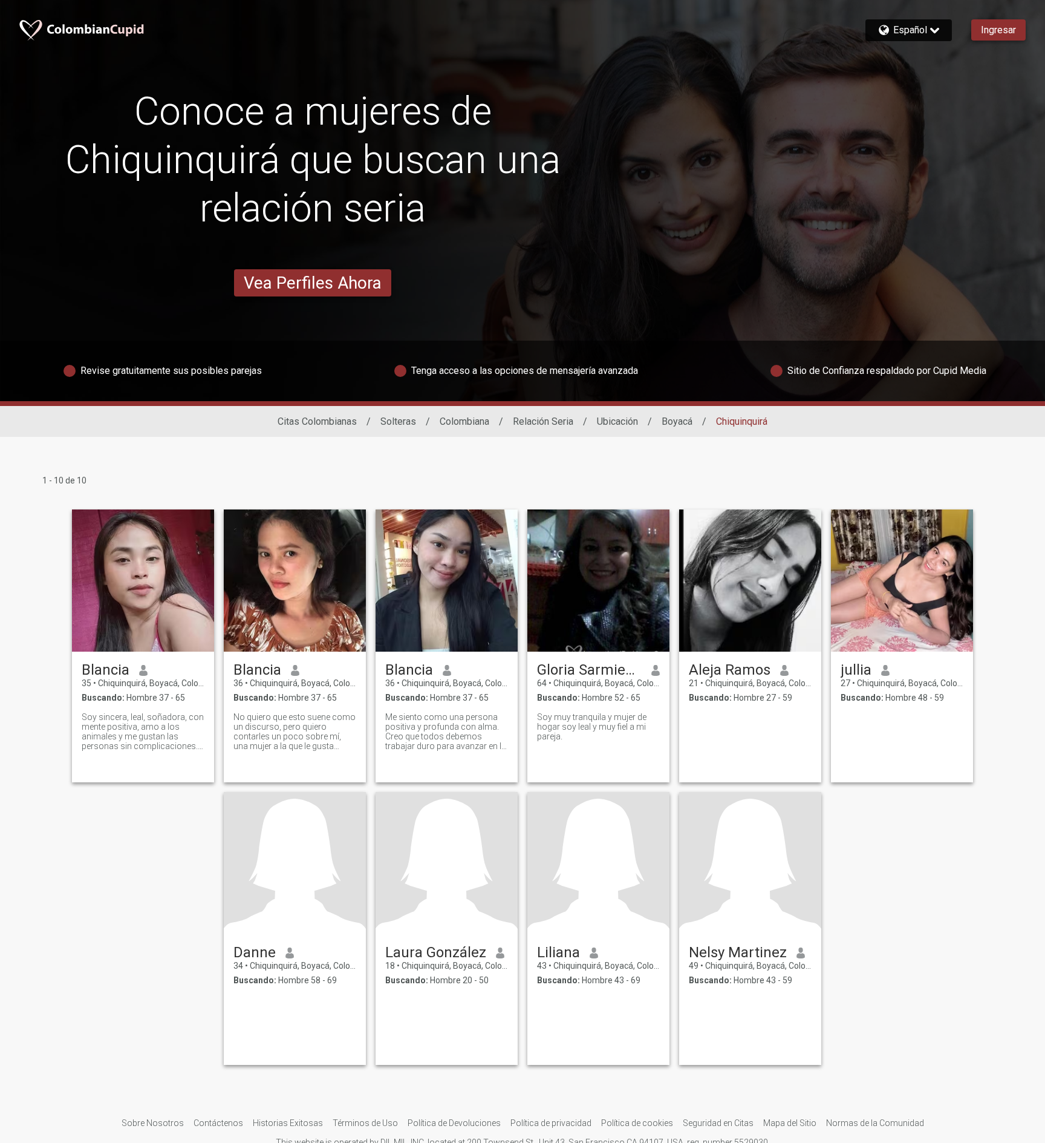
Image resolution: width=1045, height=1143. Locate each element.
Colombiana (464, 421)
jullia (856, 669)
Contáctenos (218, 1123)
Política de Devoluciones (454, 1123)
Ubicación (617, 421)
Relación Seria (543, 421)
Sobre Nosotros (153, 1123)
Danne (254, 952)
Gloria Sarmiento (589, 669)
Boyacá (677, 421)
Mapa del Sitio (789, 1123)
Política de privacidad (550, 1123)
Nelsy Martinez (738, 952)
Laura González (435, 952)
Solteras (398, 421)
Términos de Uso (365, 1123)
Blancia (105, 669)
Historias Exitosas (288, 1123)
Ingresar (998, 30)
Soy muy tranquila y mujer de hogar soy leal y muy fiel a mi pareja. (591, 726)
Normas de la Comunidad (875, 1123)
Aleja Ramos (729, 669)
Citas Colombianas (317, 421)
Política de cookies (637, 1123)
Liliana (558, 952)
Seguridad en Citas (718, 1123)
